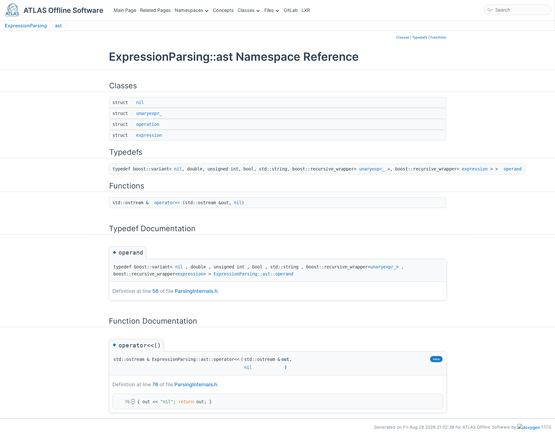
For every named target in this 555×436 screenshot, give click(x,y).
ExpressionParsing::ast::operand (253, 273)
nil (140, 102)
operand (513, 168)
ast (58, 25)
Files (269, 10)
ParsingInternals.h (196, 291)
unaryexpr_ (149, 113)
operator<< (167, 202)
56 (155, 291)
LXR (306, 10)
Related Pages (155, 10)
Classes (246, 10)
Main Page (125, 10)
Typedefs (419, 37)
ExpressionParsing (26, 25)
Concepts (223, 10)
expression (149, 135)
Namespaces (189, 10)
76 (155, 384)
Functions (438, 37)
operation (147, 124)
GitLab (291, 10)
